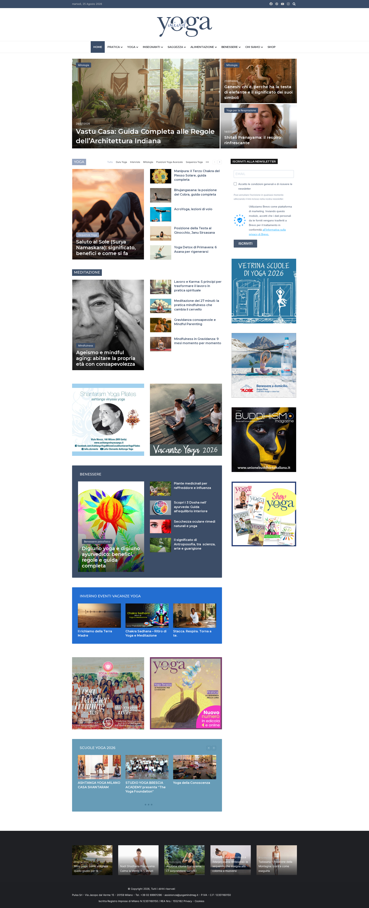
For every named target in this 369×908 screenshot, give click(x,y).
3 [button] (148, 804)
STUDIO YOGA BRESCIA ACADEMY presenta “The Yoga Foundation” (145, 787)
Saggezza (175, 47)
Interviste (135, 162)
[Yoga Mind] (184, 26)
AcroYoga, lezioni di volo (193, 209)
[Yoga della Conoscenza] (194, 767)
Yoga (131, 47)
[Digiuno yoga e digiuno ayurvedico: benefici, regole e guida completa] (111, 526)
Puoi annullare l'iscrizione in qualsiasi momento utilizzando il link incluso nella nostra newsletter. (259, 197)
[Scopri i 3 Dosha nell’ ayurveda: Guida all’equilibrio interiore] (160, 507)
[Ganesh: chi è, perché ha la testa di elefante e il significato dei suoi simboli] (258, 81)
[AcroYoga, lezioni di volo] (160, 214)
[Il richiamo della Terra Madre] (99, 615)
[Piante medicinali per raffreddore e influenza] (160, 488)
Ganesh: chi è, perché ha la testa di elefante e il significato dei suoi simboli (258, 92)
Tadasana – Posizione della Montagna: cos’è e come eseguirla (275, 866)
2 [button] (145, 804)
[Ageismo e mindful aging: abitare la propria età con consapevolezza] (108, 325)
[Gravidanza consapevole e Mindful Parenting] (160, 325)
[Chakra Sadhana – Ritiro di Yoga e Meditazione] (147, 615)
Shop (272, 47)
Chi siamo (252, 47)
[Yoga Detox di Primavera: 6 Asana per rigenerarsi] (160, 252)
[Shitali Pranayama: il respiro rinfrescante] (258, 126)
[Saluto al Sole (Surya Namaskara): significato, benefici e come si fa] (108, 214)
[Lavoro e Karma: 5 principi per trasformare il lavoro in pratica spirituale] (160, 287)
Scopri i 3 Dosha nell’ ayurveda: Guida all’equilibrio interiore (191, 507)
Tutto (110, 162)
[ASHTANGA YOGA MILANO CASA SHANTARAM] (99, 767)
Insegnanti (151, 47)
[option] (184, 104)
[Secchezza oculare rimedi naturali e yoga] (160, 526)
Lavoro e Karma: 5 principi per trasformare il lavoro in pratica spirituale (198, 286)
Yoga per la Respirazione (241, 110)
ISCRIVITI (245, 243)
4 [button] (151, 804)
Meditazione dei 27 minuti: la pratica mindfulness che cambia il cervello (196, 305)
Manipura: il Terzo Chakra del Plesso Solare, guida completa (197, 175)
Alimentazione (202, 47)
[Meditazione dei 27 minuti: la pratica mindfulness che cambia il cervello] (160, 306)
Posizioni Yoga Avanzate (169, 162)
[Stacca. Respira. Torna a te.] (194, 615)
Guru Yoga (121, 162)
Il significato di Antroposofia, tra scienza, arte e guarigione (194, 544)
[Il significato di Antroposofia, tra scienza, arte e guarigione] (160, 545)
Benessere (229, 47)
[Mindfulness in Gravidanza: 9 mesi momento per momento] (160, 344)
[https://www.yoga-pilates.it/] (108, 419)
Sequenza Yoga (194, 162)
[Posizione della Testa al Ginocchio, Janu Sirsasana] (160, 233)
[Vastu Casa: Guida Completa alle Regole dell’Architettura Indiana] (146, 103)
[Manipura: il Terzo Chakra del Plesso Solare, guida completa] (160, 176)
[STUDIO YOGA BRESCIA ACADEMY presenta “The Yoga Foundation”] (147, 767)
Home (97, 47)
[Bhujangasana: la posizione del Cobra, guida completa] (160, 195)
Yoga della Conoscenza (191, 783)
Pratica (113, 47)
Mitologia (83, 65)
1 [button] (142, 804)
